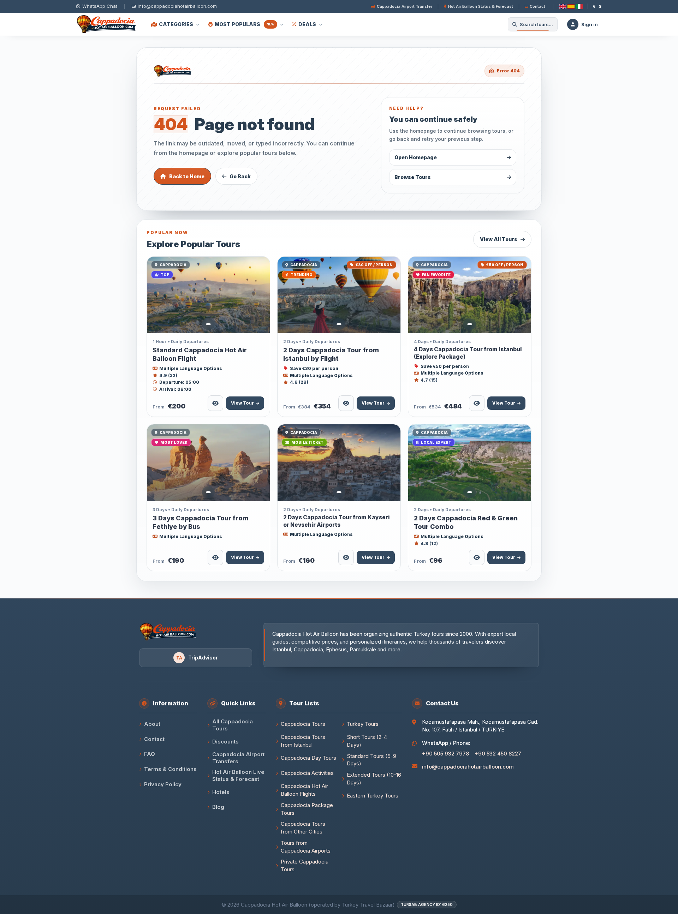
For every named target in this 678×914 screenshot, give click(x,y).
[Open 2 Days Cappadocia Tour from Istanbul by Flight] (339, 295)
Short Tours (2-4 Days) (367, 741)
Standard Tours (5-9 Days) (371, 760)
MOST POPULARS (244, 24)
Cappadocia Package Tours (307, 809)
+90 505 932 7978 (445, 753)
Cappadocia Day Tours (308, 757)
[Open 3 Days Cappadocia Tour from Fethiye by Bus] (208, 462)
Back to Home (186, 176)
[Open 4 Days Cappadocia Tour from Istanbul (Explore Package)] (469, 295)
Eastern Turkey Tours (372, 795)
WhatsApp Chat (99, 6)
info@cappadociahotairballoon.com (468, 766)
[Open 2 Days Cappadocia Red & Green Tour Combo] (469, 462)
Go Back (240, 176)
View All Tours (498, 239)
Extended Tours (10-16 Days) (374, 778)
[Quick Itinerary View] (215, 403)
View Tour (242, 403)
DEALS (307, 24)
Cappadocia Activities (307, 773)
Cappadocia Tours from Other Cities (303, 827)
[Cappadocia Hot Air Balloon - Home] (107, 24)
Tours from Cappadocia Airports (306, 847)
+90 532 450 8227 (498, 753)
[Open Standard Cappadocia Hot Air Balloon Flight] (208, 295)
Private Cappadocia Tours (304, 865)
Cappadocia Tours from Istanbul (303, 741)
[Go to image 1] (208, 324)
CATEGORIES (176, 24)
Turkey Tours (363, 724)
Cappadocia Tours (303, 724)
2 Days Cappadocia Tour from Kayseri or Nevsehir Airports (336, 521)
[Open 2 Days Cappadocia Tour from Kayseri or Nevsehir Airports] (339, 462)
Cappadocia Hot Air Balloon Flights (304, 790)
